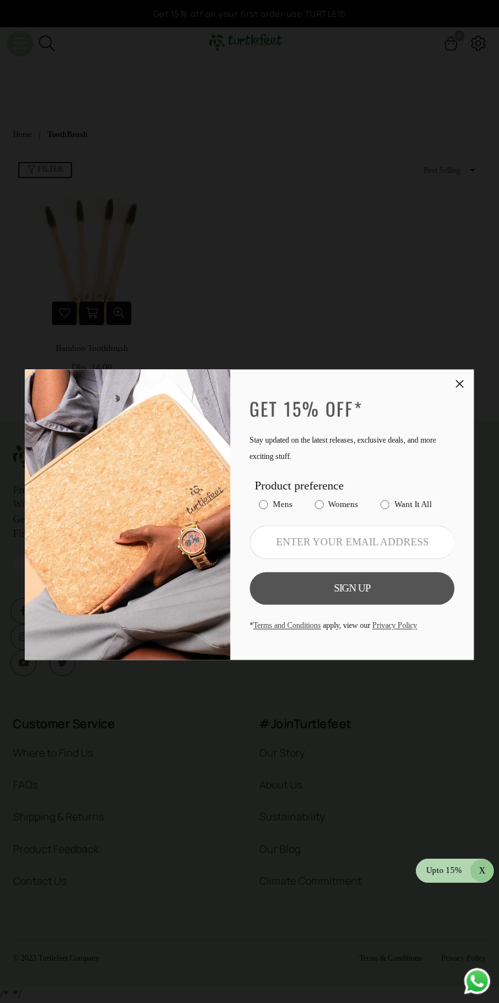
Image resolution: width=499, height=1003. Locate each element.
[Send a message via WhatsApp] (477, 981)
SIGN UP (352, 587)
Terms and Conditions (287, 625)
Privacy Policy (394, 625)
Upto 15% (455, 870)
